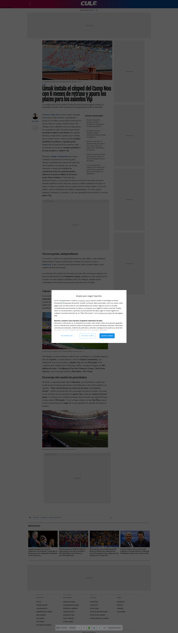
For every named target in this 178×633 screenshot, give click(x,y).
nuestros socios (84, 300)
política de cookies (105, 313)
